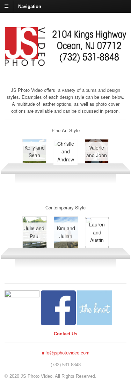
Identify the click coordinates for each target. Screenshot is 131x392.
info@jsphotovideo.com (65, 352)
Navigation (29, 6)
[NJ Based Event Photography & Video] (65, 62)
